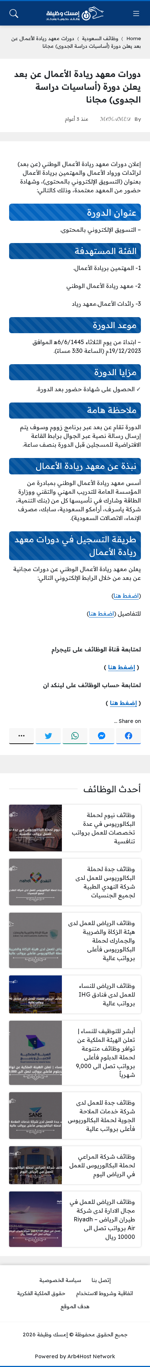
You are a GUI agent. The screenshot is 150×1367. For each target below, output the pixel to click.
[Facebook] (128, 736)
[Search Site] (14, 13)
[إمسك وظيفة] (75, 13)
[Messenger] (101, 736)
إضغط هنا (121, 667)
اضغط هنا (126, 595)
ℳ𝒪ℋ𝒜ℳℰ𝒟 (115, 119)
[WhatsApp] (75, 736)
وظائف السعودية (100, 38)
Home (133, 38)
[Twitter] (48, 736)
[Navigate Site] (136, 13)
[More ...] (21, 736)
